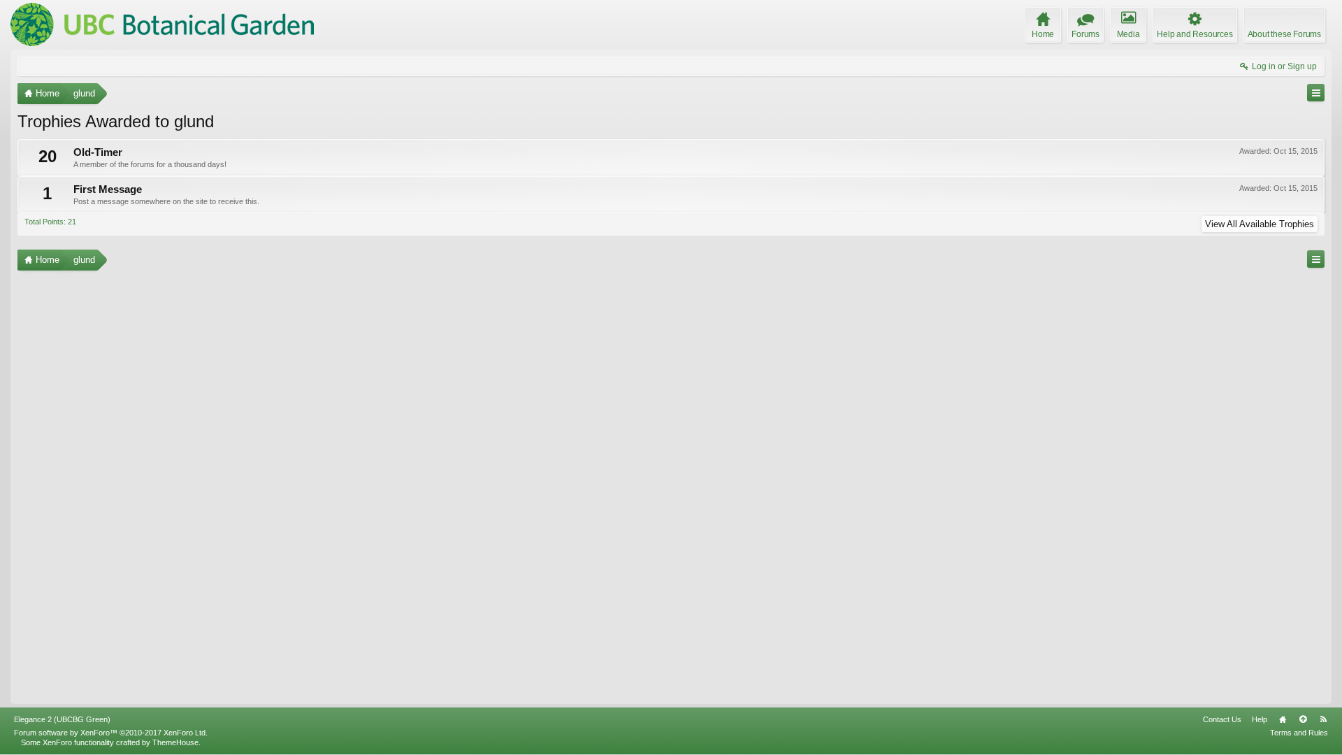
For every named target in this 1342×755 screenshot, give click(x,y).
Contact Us (1222, 719)
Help (1259, 719)
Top (1303, 719)
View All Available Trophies (1259, 224)
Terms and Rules (1299, 732)
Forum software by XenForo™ (111, 732)
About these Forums (1284, 34)
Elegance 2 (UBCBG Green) (62, 719)
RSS (1323, 719)
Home (1282, 719)
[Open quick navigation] (1316, 92)
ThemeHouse (175, 742)
